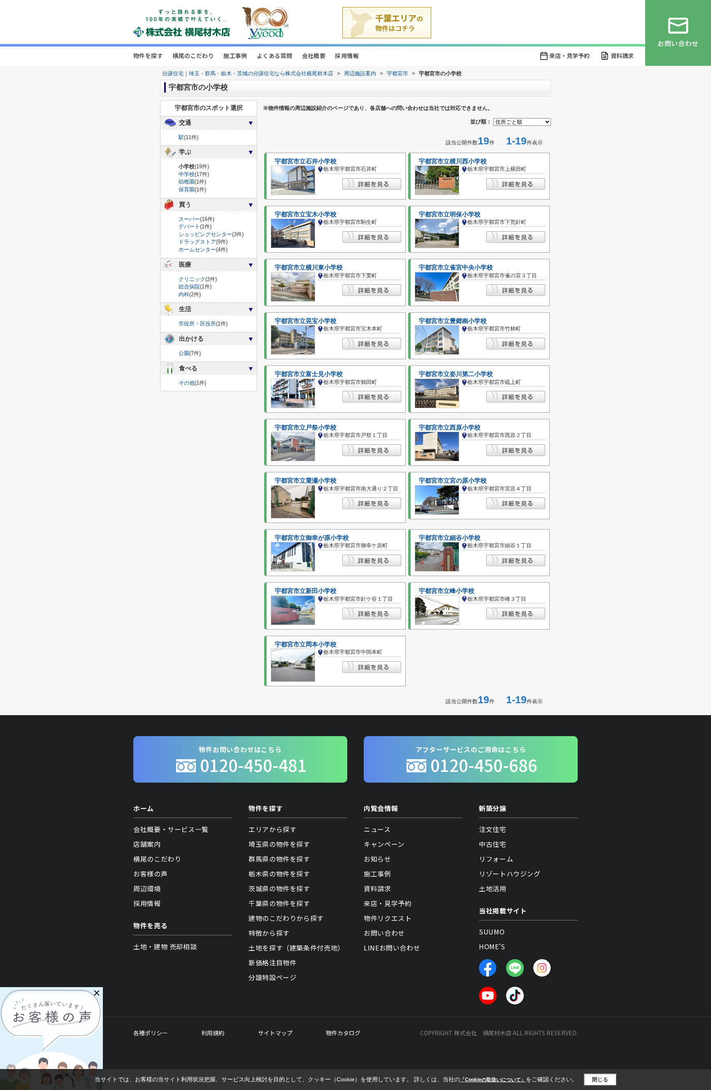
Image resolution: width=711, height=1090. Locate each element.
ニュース (377, 829)
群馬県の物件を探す (279, 859)
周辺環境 (147, 888)
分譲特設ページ (272, 977)
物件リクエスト (387, 918)
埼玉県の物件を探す (279, 844)
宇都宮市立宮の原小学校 (453, 480)
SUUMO (491, 932)
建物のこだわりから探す (286, 918)
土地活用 (493, 888)
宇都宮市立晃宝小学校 (306, 321)
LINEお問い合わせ (392, 948)
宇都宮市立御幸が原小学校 (312, 538)
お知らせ (377, 859)
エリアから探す (272, 829)
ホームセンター (197, 249)
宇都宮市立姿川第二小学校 (456, 374)
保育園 (187, 189)
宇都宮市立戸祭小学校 (306, 427)
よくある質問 (274, 55)
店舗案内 (147, 844)
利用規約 (212, 1033)
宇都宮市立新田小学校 (306, 591)
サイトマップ (275, 1033)
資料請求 (622, 55)
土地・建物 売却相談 (165, 946)
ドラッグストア (197, 242)
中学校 (187, 174)
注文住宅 (493, 829)
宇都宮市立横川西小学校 (453, 161)
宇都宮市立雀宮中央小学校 (456, 267)
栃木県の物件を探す (279, 874)
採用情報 (347, 55)
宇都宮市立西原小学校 (450, 427)
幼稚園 (187, 182)
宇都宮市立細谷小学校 (450, 538)
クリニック (192, 279)
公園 (184, 353)
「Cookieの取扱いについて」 (493, 1080)
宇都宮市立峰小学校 (446, 591)
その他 (187, 383)
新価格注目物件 (272, 962)
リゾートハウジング (510, 874)
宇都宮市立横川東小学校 (309, 267)
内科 (184, 294)
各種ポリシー (150, 1033)
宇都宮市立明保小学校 (450, 214)
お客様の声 (150, 874)
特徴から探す (269, 933)
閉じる (600, 1079)
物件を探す (148, 55)
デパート (189, 226)
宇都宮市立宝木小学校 (306, 214)
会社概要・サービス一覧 (171, 829)
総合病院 (189, 287)
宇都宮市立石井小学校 (306, 161)
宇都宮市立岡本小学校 (306, 644)
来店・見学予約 (569, 55)
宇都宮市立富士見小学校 (309, 374)
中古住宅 (493, 844)
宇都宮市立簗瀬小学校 (306, 480)
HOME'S (492, 946)
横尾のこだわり (193, 55)
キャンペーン (384, 844)
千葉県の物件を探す (279, 903)
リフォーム (496, 859)
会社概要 (314, 55)
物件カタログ (343, 1033)
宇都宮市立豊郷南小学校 (453, 321)
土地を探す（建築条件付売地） (296, 948)
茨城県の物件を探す (279, 888)
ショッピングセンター (205, 234)
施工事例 (235, 55)
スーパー (189, 219)
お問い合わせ (384, 933)
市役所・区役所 (197, 324)
